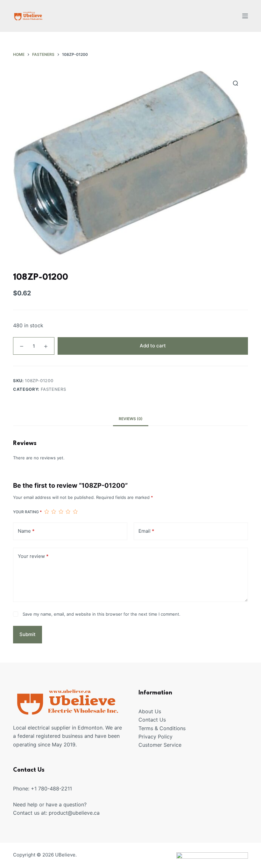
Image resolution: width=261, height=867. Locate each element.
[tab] (130, 419)
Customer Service (159, 745)
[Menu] (245, 16)
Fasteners (53, 389)
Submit (27, 634)
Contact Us (152, 719)
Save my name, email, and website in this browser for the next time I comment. (101, 614)
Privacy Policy (155, 736)
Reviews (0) (131, 418)
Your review (33, 556)
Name (26, 531)
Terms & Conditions (162, 728)
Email (146, 531)
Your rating (27, 511)
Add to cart (153, 346)
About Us (149, 711)
